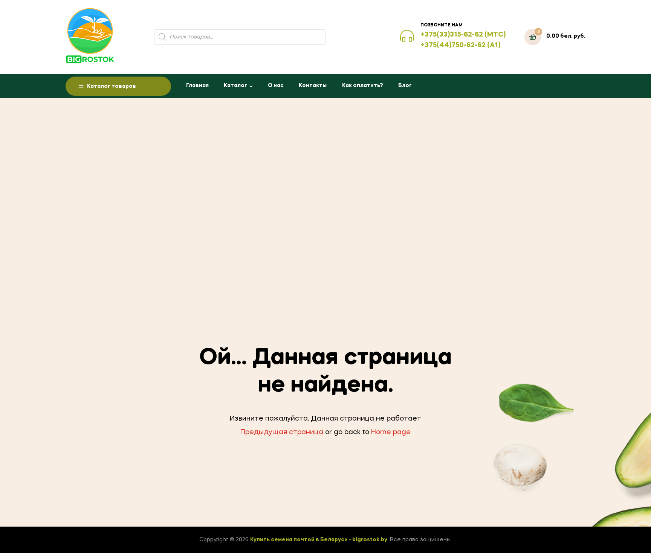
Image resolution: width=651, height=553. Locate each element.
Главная (197, 85)
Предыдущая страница (281, 432)
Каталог (235, 85)
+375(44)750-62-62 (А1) (460, 45)
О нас (276, 85)
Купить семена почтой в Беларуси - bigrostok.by (318, 539)
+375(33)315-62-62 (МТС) (463, 34)
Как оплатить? (362, 85)
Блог (405, 85)
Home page (391, 432)
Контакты (313, 85)
